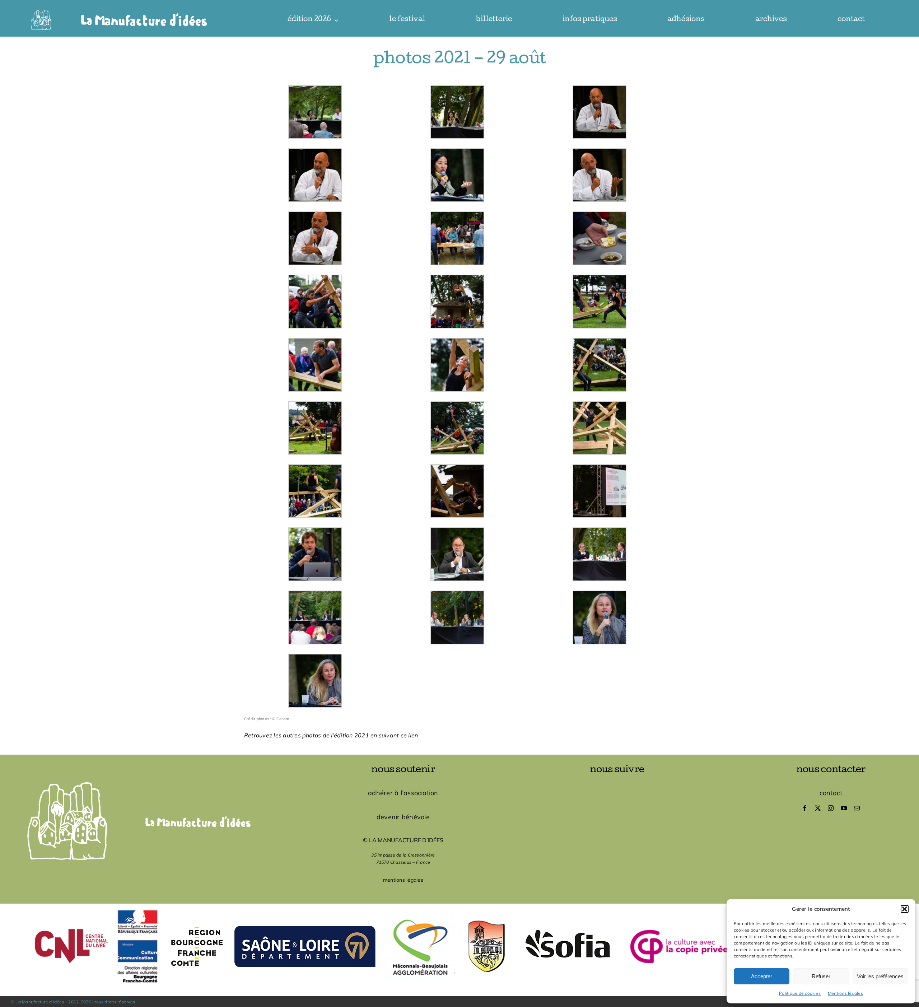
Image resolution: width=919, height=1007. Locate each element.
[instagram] (831, 808)
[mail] (857, 808)
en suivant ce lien (394, 735)
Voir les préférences (880, 976)
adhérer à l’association (403, 793)
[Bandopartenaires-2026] (459, 906)
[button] (904, 909)
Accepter (761, 976)
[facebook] (805, 808)
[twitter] (818, 808)
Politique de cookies (800, 993)
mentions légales (403, 880)
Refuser (821, 976)
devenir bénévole (403, 817)
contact (831, 793)
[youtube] (844, 808)
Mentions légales (845, 993)
